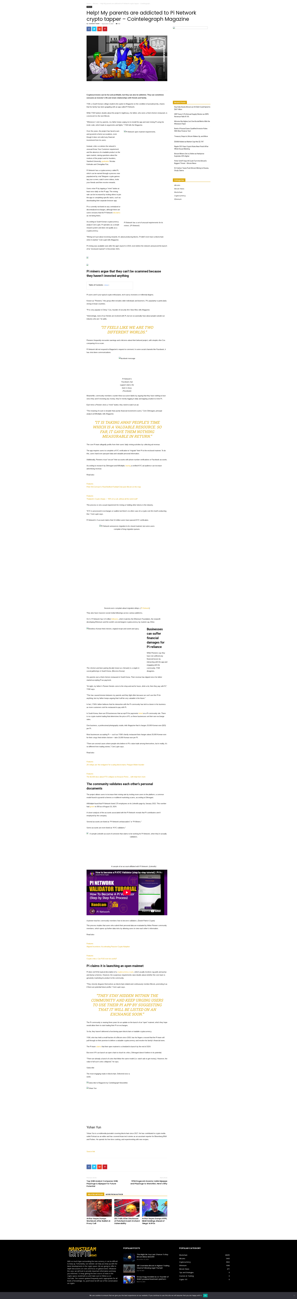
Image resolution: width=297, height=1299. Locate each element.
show (106, 285)
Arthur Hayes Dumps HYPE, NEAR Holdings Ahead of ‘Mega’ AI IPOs (154, 1221)
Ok (205, 1295)
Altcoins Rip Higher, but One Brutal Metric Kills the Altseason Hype (192, 122)
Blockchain (178, 192)
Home (89, 4)
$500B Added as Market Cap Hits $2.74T (189, 142)
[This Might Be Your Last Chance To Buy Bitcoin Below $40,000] (129, 1257)
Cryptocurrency (180, 196)
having (128, 466)
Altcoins (95, 4)
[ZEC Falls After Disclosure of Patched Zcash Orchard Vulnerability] (127, 1208)
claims (98, 1046)
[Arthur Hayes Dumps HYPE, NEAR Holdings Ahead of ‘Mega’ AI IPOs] (154, 1208)
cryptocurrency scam (125, 972)
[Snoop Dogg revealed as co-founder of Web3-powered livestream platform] (129, 1280)
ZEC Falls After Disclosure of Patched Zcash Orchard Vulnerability (127, 1221)
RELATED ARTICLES (95, 1194)
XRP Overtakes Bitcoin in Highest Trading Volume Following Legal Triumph (153, 1266)
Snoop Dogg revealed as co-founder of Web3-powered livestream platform (153, 1278)
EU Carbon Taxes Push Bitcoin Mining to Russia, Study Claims (191, 169)
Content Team (94, 24)
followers (114, 619)
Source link (91, 1151)
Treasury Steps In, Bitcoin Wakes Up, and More (191, 136)
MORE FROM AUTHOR (114, 1194)
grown (92, 807)
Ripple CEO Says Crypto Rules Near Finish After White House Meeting (191, 148)
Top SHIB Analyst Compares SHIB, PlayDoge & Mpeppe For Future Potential (102, 1184)
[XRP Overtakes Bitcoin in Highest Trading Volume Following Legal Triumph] (129, 1268)
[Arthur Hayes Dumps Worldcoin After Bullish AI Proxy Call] (99, 1208)
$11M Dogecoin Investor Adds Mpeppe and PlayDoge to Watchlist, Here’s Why (148, 1182)
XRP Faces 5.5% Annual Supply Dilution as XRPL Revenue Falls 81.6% (191, 115)
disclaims (116, 213)
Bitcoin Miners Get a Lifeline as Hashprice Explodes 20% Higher (189, 155)
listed (141, 713)
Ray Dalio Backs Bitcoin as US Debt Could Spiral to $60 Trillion (192, 108)
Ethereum (178, 199)
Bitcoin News (179, 189)
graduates (105, 161)
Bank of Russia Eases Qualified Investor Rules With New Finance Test (190, 130)
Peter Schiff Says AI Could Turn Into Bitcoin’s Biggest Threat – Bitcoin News (190, 162)
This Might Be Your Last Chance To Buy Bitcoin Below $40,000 (152, 1255)
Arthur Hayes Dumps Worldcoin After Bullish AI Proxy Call (98, 1221)
